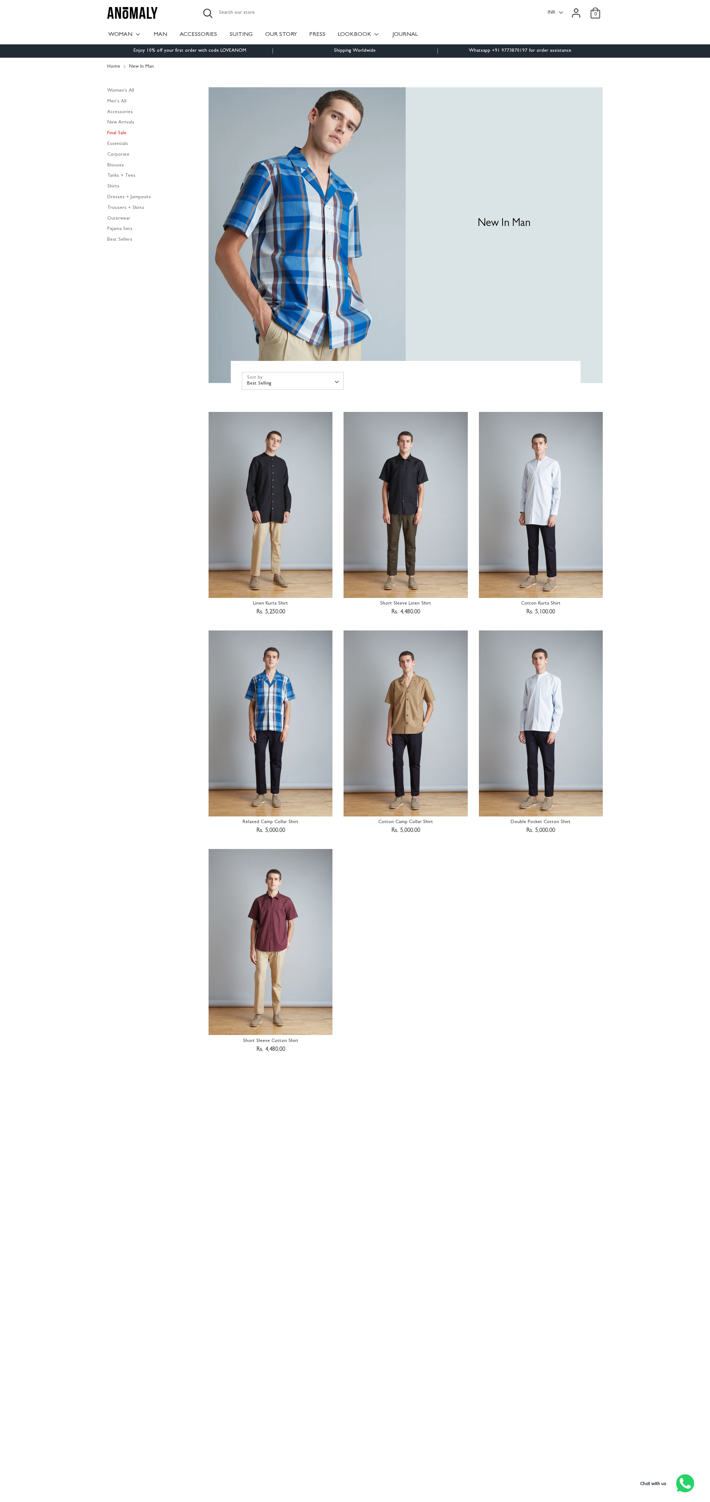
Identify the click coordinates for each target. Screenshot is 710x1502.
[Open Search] (207, 13)
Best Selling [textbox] (259, 383)
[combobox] (293, 381)
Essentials (117, 144)
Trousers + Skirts (125, 208)
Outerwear (118, 218)
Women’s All (120, 90)
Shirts (113, 186)
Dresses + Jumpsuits (129, 197)
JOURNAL (405, 35)
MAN (160, 35)
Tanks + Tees (121, 175)
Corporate (118, 154)
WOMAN (121, 35)
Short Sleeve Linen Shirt (405, 603)
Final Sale (116, 133)
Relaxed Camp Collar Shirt (270, 822)
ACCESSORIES (198, 35)
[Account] (576, 9)
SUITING (241, 35)
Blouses (115, 165)
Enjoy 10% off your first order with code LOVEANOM (189, 50)
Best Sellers (119, 239)
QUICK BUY (271, 587)
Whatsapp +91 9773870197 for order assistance (520, 50)
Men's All (116, 101)
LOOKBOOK (355, 35)
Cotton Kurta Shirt (541, 603)
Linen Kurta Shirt (270, 603)
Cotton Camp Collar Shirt (405, 822)
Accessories (120, 111)
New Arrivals (120, 122)
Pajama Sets (119, 229)
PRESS (317, 35)
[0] (595, 9)
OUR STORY (281, 35)
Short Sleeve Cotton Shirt (270, 1041)
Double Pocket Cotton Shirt (541, 822)
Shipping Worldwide (355, 50)
